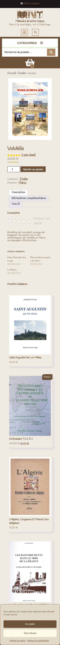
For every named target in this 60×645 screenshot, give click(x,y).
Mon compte (32, 4)
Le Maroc (12, 270)
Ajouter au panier (33, 169)
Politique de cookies (18, 641)
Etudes (22, 73)
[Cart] (30, 65)
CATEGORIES (27, 43)
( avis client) (29, 155)
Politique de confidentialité (38, 641)
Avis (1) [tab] (16, 204)
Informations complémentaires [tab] (29, 198)
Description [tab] (18, 192)
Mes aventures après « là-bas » (40, 259)
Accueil (11, 73)
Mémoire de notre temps (30, 21)
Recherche (51, 52)
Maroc (22, 183)
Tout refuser (30, 633)
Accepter (30, 623)
